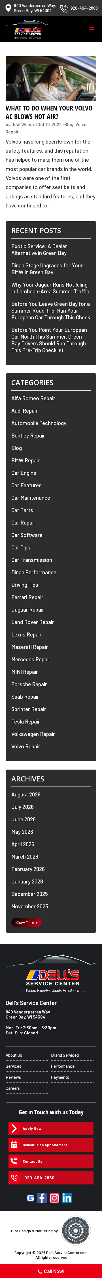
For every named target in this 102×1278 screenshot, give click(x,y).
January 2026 (27, 881)
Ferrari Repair (27, 597)
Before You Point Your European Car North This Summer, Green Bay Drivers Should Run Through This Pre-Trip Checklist (49, 339)
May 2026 (22, 831)
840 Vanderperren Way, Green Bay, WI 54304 (28, 1014)
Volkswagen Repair (33, 734)
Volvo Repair (25, 746)
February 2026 (28, 869)
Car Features (26, 485)
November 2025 (29, 906)
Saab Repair (25, 696)
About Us (14, 1055)
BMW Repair (25, 460)
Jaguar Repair (27, 609)
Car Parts (22, 510)
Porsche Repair (29, 684)
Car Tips (20, 547)
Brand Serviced (65, 1055)
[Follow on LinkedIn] (67, 1198)
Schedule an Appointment (45, 1145)
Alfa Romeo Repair (33, 398)
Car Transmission (31, 559)
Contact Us (32, 1161)
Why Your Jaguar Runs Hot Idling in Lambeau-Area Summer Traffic (50, 287)
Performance (63, 1066)
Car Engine (23, 472)
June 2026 (23, 819)
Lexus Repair (26, 634)
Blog (68, 124)
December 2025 (29, 894)
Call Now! (54, 1271)
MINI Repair (24, 671)
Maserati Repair (29, 647)
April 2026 (22, 844)
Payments (60, 1077)
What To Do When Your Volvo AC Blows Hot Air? (49, 112)
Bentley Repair (28, 435)
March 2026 (24, 856)
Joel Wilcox (23, 124)
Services (13, 1066)
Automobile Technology (38, 423)
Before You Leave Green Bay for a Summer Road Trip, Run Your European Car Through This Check (50, 310)
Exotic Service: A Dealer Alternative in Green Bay (39, 249)
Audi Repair (24, 410)
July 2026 (22, 806)
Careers (13, 1088)
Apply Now (32, 1128)
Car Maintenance (30, 497)
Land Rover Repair (32, 622)
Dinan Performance (33, 572)
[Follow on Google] (30, 1198)
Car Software (26, 535)
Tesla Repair (25, 721)
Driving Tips (24, 584)
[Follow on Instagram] (54, 1198)
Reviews (13, 1077)
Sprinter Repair (28, 709)
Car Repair (23, 522)
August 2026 (26, 794)
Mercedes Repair (30, 659)
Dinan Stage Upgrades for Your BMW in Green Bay (47, 268)
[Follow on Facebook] (42, 1198)
